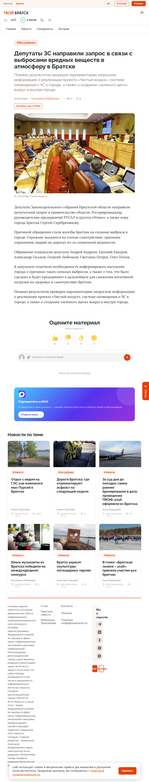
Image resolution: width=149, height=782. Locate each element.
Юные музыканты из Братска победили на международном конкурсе (28, 568)
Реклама (66, 613)
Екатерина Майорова (45, 98)
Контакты (67, 606)
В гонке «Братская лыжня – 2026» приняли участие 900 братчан (119, 568)
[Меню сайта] (142, 12)
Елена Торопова (20, 509)
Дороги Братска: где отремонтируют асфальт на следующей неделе (73, 485)
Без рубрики (27, 42)
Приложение (94, 668)
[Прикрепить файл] (29, 357)
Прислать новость (47, 613)
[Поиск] (50, 20)
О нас (44, 606)
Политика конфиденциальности (74, 622)
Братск (20, 3)
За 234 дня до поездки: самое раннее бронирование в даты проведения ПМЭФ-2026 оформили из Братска (119, 491)
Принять (127, 770)
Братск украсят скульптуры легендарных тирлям (74, 566)
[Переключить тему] (42, 20)
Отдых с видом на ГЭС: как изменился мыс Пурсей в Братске (27, 485)
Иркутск (8, 3)
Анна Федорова (111, 509)
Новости (26, 29)
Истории (64, 29)
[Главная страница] (15, 12)
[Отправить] (127, 357)
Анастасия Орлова (67, 580)
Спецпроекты (45, 29)
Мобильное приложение (48, 622)
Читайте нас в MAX (28, 106)
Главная (11, 29)
